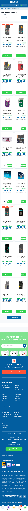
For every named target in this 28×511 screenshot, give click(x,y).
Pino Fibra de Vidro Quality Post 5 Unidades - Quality (21, 294)
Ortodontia (17, 392)
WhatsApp (15, 449)
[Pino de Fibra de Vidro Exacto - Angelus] (7, 30)
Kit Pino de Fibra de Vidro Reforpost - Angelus (21, 148)
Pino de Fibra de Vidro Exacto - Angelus (7, 39)
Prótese (8, 8)
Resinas (4, 394)
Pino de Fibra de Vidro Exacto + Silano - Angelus (7, 75)
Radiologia (4, 398)
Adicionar (23, 128)
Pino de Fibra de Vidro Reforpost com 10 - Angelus (7, 221)
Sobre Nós (4, 410)
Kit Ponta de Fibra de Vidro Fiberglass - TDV (7, 148)
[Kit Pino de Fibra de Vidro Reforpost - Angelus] (21, 139)
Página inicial (3, 8)
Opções (7, 55)
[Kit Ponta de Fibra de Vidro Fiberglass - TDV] (7, 139)
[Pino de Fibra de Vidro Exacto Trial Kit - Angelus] (7, 285)
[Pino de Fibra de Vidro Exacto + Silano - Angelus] (7, 66)
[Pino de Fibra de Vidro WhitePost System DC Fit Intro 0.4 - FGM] (21, 175)
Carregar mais (14, 317)
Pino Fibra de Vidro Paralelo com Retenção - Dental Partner (21, 75)
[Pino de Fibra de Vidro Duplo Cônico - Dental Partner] (7, 103)
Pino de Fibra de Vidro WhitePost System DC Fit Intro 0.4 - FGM (21, 185)
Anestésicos (18, 394)
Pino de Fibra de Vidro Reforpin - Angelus (21, 258)
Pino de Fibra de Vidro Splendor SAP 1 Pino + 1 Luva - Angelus (7, 185)
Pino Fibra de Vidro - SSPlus (7, 257)
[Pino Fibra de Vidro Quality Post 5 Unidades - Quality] (21, 285)
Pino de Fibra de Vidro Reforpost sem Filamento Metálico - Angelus (21, 39)
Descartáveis (5, 392)
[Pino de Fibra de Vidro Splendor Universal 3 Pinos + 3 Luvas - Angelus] (21, 212)
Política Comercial (18, 416)
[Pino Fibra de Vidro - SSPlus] (7, 248)
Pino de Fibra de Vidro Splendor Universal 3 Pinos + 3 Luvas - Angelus (21, 221)
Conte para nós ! (14, 372)
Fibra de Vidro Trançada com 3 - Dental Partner (20, 112)
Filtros (24, 17)
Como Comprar (5, 412)
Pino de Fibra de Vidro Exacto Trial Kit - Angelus (7, 294)
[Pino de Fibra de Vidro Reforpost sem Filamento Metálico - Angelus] (21, 30)
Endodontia (17, 400)
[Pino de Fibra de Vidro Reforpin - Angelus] (21, 248)
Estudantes (16, 414)
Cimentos (4, 400)
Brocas (16, 387)
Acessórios (17, 385)
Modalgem (4, 396)
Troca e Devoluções (6, 414)
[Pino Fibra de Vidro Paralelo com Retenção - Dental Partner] (21, 66)
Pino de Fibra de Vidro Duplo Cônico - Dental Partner (7, 112)
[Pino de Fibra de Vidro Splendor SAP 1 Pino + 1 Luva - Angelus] (7, 175)
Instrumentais (5, 385)
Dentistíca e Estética (19, 389)
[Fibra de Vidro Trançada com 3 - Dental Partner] (21, 103)
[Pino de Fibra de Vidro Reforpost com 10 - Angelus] (7, 212)
